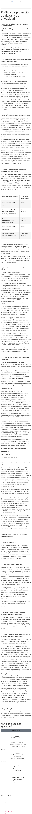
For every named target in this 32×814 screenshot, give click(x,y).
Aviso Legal (22, 807)
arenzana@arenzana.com (6, 802)
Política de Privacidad (24, 805)
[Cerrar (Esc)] (10, 811)
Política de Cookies (12, 807)
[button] (16, 8)
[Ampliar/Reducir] (1, 811)
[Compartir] (7, 811)
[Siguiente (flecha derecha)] (4, 813)
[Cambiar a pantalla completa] (4, 811)
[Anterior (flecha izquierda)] (1, 813)
